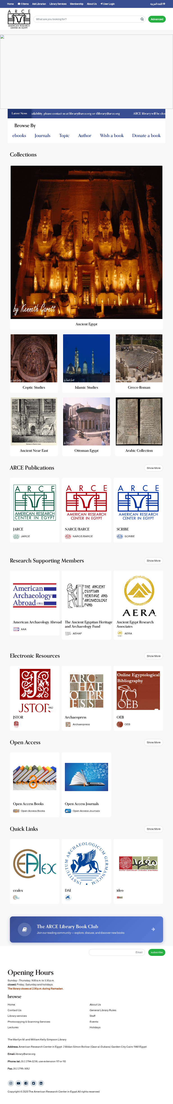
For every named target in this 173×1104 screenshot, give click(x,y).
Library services (17, 1015)
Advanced (157, 19)
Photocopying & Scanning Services (29, 1021)
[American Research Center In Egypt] (19, 19)
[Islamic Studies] (86, 363)
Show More (154, 468)
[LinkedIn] (41, 1083)
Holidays (95, 1027)
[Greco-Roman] (139, 363)
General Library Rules (103, 1010)
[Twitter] (33, 1083)
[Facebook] (26, 1083)
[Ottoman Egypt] (86, 426)
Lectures (13, 1027)
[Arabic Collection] (139, 426)
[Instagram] (11, 1083)
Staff (92, 1015)
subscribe (157, 952)
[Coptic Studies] (34, 363)
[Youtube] (18, 1083)
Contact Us (14, 1010)
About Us (95, 1004)
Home (11, 1004)
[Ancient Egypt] (86, 248)
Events (94, 1021)
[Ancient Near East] (34, 426)
